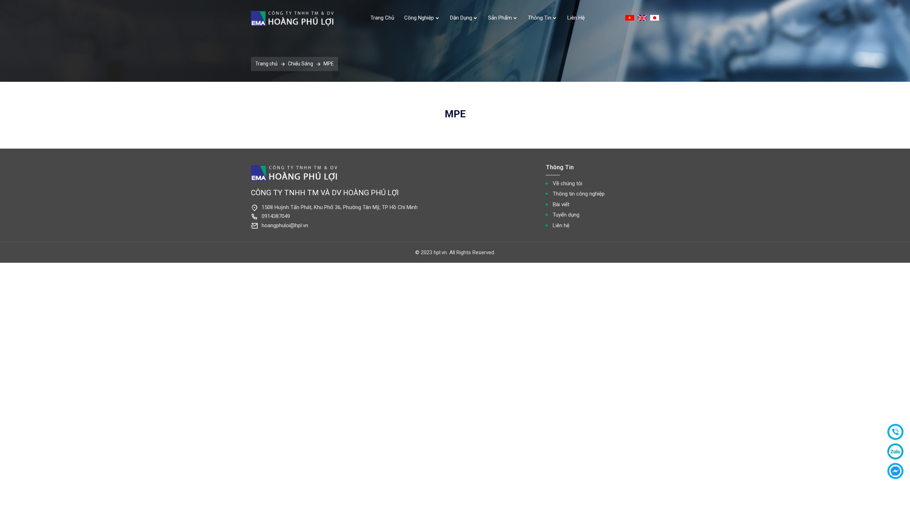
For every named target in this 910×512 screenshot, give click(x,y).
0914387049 (276, 216)
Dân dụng (461, 18)
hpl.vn (440, 252)
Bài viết (561, 204)
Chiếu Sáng (300, 63)
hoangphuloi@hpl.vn (285, 225)
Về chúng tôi (567, 183)
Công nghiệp (419, 18)
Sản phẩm (500, 18)
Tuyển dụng (566, 215)
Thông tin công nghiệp (579, 194)
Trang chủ (382, 18)
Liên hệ (576, 18)
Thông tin (539, 18)
